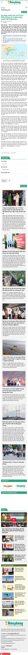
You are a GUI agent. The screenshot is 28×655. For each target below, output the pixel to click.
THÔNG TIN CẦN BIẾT (8, 565)
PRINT (24, 12)
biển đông (13, 152)
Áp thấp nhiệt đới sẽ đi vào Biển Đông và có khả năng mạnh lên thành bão (12, 17)
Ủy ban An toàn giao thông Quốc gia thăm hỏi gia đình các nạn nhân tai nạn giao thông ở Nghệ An (14, 323)
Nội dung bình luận (5, 172)
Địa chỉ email (4, 166)
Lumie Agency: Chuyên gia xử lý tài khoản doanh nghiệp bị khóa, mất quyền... (20, 587)
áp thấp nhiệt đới (5, 152)
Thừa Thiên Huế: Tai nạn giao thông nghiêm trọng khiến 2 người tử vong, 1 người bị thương (14, 359)
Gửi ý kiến (23, 186)
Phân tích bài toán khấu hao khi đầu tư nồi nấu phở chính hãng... (20, 603)
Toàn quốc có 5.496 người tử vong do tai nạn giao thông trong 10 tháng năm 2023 (13, 390)
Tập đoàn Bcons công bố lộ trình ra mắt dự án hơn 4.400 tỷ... (20, 578)
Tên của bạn (4, 161)
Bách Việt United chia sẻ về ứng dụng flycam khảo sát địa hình (20, 595)
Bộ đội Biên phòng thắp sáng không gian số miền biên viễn (19, 538)
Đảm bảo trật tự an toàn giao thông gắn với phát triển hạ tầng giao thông (14, 423)
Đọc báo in (5, 481)
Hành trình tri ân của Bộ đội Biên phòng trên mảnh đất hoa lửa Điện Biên (20, 557)
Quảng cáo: (6, 646)
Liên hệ (2, 647)
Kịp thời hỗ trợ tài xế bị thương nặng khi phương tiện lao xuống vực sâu (14, 289)
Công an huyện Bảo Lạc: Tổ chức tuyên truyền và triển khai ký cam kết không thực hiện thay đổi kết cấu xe (14, 210)
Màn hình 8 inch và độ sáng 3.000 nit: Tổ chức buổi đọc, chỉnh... (20, 612)
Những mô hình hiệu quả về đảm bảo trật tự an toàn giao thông (14, 252)
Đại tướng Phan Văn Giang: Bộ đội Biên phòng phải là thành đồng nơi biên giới (13, 530)
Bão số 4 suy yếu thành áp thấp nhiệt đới (12, 39)
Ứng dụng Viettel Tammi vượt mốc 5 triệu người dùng (19, 570)
